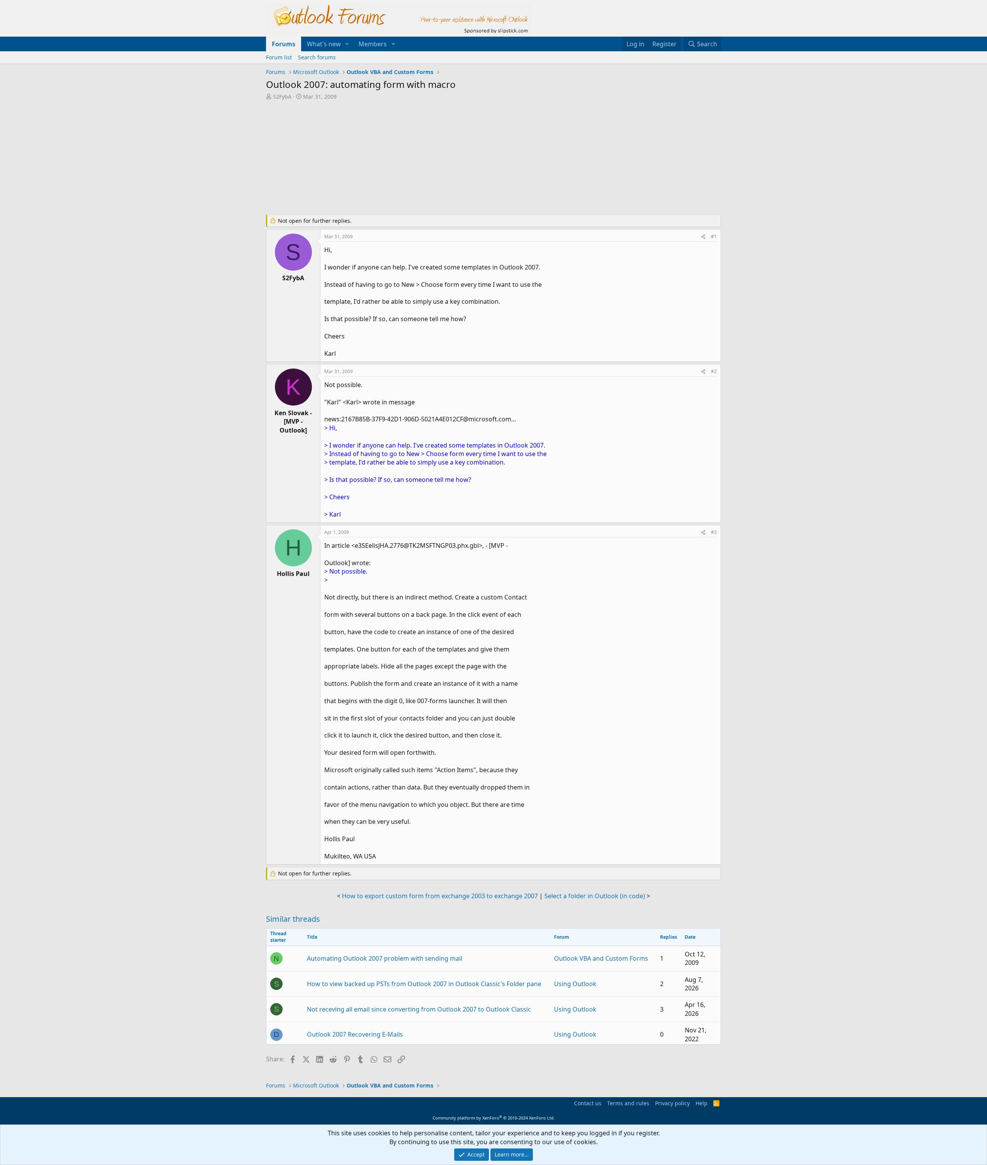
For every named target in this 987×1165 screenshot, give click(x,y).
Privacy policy (672, 1103)
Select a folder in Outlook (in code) (594, 896)
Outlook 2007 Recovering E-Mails (355, 1034)
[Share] (703, 236)
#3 (714, 532)
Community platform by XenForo (494, 1118)
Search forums (317, 57)
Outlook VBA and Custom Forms (601, 958)
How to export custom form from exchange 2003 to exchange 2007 (440, 896)
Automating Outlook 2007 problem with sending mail (384, 958)
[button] (347, 44)
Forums (283, 44)
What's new (324, 44)
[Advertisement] (453, 158)
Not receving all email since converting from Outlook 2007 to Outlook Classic (419, 1009)
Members (373, 44)
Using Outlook (575, 984)
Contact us (587, 1103)
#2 (714, 371)
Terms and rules (628, 1103)
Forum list (279, 57)
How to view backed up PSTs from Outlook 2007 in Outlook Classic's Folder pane (424, 984)
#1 (714, 236)
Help (701, 1103)
